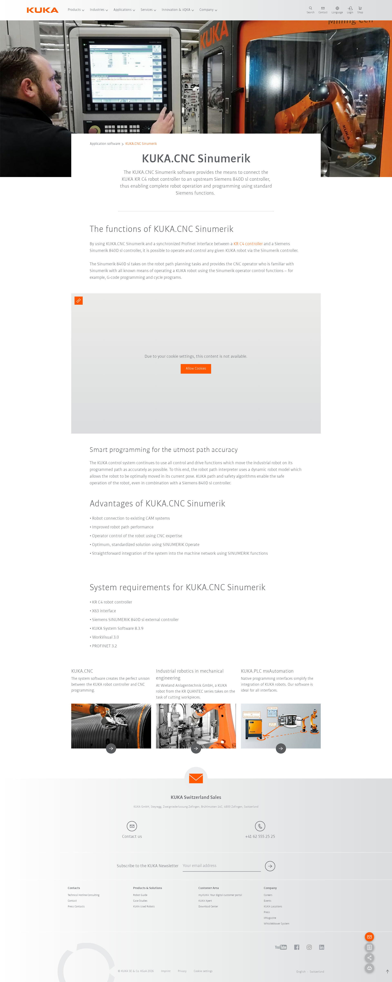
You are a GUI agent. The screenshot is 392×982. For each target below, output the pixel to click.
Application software (105, 144)
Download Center (208, 906)
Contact (72, 900)
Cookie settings (203, 971)
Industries (97, 10)
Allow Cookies (196, 369)
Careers (268, 895)
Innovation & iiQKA (176, 10)
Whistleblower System (276, 923)
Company (206, 10)
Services (147, 10)
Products (74, 10)
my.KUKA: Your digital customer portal (220, 895)
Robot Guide (140, 895)
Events (267, 900)
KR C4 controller (248, 244)
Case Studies (140, 900)
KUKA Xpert (205, 900)
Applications (122, 10)
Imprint (165, 971)
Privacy (182, 971)
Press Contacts (76, 906)
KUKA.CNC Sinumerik (141, 144)
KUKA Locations (273, 906)
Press (267, 912)
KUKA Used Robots (144, 906)
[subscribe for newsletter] (270, 866)
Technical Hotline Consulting (83, 895)
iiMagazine (270, 918)
